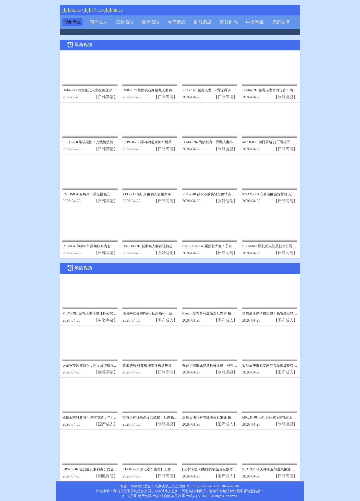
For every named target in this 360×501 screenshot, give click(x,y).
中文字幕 (255, 22)
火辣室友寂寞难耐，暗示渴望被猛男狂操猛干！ (98, 365)
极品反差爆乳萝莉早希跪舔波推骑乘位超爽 (274, 365)
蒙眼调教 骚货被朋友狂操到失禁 (146, 365)
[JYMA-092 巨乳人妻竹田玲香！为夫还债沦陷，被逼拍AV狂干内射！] (269, 69)
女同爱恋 (177, 22)
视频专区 (72, 22)
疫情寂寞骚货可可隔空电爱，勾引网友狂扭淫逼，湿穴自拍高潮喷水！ (115, 417)
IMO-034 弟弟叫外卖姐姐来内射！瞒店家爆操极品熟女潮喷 (107, 246)
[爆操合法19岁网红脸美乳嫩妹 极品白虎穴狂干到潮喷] (209, 396)
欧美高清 (150, 22)
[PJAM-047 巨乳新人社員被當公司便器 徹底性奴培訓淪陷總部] (269, 225)
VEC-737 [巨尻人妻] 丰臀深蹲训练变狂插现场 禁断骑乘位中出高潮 (232, 90)
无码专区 (281, 22)
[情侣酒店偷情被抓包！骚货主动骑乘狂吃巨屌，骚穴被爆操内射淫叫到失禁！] (269, 292)
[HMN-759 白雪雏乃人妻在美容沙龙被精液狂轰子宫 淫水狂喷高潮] (90, 69)
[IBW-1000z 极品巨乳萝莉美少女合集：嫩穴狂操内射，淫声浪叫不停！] (90, 448)
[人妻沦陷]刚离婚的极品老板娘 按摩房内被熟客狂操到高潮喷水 (230, 469)
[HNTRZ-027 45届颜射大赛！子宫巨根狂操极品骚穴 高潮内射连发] (209, 225)
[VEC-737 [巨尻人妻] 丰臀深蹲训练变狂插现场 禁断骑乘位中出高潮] (209, 69)
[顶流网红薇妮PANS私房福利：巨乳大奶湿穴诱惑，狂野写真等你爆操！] (150, 292)
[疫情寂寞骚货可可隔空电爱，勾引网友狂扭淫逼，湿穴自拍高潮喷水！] (90, 396)
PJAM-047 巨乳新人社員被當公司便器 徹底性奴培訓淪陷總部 (288, 246)
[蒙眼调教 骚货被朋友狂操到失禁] (150, 344)
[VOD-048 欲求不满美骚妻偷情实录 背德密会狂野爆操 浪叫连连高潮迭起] (209, 173)
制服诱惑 (203, 22)
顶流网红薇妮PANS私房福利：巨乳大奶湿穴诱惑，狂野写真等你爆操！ (176, 313)
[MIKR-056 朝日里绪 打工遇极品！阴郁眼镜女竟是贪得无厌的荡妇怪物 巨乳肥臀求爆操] (269, 121)
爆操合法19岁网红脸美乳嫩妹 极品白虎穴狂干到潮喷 (222, 417)
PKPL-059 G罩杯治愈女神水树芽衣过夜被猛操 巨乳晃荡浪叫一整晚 (173, 142)
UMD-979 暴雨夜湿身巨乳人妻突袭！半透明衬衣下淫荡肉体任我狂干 (174, 90)
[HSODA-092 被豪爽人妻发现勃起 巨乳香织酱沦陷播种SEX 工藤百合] (150, 225)
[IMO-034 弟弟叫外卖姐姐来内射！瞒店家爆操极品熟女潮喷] (90, 225)
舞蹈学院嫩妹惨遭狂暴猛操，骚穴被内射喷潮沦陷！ (221, 365)
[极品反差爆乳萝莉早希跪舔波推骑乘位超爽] (269, 344)
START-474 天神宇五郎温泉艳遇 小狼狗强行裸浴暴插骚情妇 (287, 469)
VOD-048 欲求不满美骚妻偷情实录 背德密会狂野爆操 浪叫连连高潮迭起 (236, 194)
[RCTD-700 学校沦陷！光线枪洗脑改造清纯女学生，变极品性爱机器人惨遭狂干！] (90, 121)
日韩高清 (124, 22)
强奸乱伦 (229, 22)
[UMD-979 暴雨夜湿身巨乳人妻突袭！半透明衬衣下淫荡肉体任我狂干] (150, 69)
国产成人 (98, 22)
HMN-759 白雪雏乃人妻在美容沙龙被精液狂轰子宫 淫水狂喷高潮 (111, 90)
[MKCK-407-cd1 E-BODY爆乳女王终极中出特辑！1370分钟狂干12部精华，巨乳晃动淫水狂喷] (269, 396)
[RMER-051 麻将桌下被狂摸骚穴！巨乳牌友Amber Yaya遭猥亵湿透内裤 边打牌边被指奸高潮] (90, 173)
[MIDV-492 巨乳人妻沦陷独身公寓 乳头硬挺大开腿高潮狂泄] (90, 292)
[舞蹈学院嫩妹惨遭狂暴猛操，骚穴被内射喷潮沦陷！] (209, 344)
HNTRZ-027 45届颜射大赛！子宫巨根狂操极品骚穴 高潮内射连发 (231, 246)
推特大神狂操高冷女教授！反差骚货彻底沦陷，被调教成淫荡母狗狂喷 (175, 417)
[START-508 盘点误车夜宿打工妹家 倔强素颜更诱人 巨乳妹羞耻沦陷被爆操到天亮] (150, 448)
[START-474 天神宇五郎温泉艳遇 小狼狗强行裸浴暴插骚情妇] (269, 448)
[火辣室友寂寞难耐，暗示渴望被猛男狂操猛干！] (90, 344)
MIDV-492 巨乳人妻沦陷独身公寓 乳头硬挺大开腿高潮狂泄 (107, 313)
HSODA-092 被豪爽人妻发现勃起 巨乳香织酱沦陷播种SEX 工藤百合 (174, 246)
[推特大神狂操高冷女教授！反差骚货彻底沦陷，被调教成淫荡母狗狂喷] (150, 396)
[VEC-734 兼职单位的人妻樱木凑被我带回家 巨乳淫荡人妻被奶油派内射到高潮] (150, 173)
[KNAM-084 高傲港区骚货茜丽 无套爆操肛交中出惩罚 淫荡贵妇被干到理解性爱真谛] (269, 173)
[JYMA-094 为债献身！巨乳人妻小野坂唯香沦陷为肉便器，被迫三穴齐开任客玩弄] (209, 121)
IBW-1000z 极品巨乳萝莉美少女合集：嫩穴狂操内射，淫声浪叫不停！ (115, 469)
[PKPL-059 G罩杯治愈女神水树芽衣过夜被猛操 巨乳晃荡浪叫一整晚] (150, 121)
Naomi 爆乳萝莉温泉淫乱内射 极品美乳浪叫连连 (218, 313)
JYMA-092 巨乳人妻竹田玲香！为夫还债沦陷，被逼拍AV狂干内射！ (293, 90)
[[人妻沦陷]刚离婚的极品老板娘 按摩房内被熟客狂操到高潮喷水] (209, 448)
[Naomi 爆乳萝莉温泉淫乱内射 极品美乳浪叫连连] (209, 292)
